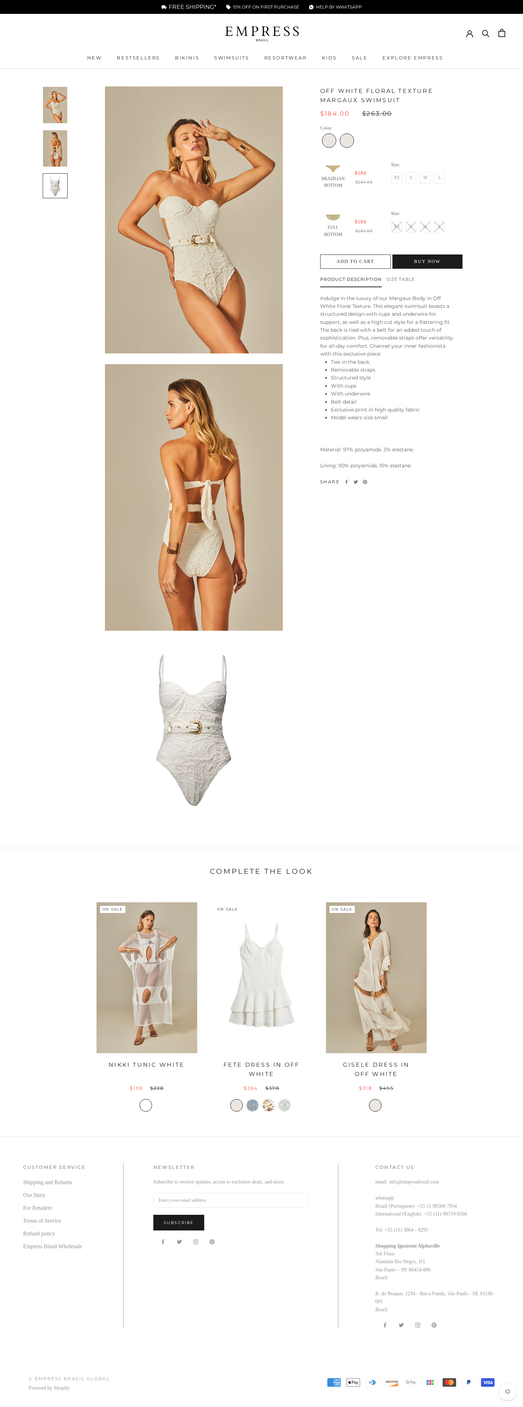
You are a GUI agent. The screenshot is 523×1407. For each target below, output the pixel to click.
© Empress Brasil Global (69, 1378)
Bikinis (187, 58)
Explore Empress (412, 58)
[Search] (486, 33)
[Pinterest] (365, 482)
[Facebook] (346, 482)
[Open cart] (501, 33)
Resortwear (285, 58)
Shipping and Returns (47, 1182)
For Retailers (37, 1208)
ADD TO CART (355, 261)
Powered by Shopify (49, 1388)
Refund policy (39, 1233)
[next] (501, 1001)
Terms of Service (42, 1221)
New (94, 58)
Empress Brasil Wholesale (52, 1246)
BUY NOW (427, 261)
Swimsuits (231, 58)
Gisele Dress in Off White (376, 1069)
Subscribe (179, 1222)
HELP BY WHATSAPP (339, 7)
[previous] (22, 1001)
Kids (329, 58)
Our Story (34, 1195)
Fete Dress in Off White (261, 1069)
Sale (360, 58)
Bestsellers (138, 58)
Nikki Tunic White (147, 1064)
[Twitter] (356, 482)
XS (397, 177)
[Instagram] (195, 1241)
